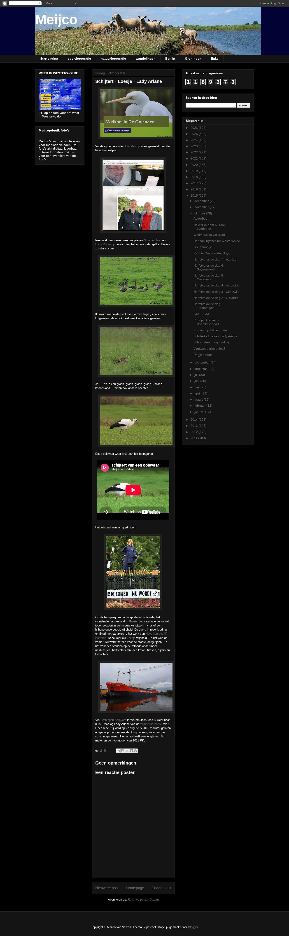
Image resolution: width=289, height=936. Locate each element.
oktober (200, 213)
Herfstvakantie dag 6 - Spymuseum (209, 267)
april (197, 393)
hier (73, 152)
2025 (195, 134)
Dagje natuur (202, 355)
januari (199, 412)
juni (197, 381)
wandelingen (146, 58)
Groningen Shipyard (113, 720)
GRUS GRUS (202, 314)
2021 (195, 158)
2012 (195, 432)
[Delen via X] (127, 750)
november (202, 207)
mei (197, 387)
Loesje (131, 638)
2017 (195, 183)
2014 (195, 419)
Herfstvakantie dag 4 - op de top (216, 285)
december (202, 201)
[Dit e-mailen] (118, 750)
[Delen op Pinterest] (135, 750)
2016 (195, 189)
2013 (195, 425)
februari (200, 405)
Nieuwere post (107, 888)
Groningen (193, 58)
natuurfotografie (113, 58)
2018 (195, 177)
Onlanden (130, 146)
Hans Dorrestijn (105, 244)
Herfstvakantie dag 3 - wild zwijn (216, 291)
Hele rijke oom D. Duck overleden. (209, 226)
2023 (195, 146)
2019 (195, 171)
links (215, 58)
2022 (195, 152)
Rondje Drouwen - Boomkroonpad (206, 322)
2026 (195, 127)
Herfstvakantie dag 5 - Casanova (209, 277)
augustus (201, 369)
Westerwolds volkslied (209, 235)
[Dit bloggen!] (122, 750)
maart (199, 399)
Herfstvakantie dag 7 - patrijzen (215, 259)
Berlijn (170, 58)
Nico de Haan (152, 240)
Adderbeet (200, 218)
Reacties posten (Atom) (143, 899)
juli (196, 375)
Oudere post (161, 888)
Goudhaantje (202, 247)
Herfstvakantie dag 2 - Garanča (215, 298)
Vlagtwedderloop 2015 (209, 348)
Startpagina (49, 58)
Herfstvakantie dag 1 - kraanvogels (209, 306)
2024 (195, 140)
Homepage (135, 888)
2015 (195, 195)
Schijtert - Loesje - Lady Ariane (215, 336)
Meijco (56, 19)
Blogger (193, 927)
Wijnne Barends (150, 724)
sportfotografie (79, 58)
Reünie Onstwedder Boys (211, 253)
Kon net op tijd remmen (210, 330)
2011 (194, 438)
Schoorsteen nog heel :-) (211, 342)
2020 (195, 165)
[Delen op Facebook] (131, 750)
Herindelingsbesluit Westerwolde (216, 241)
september (202, 362)
